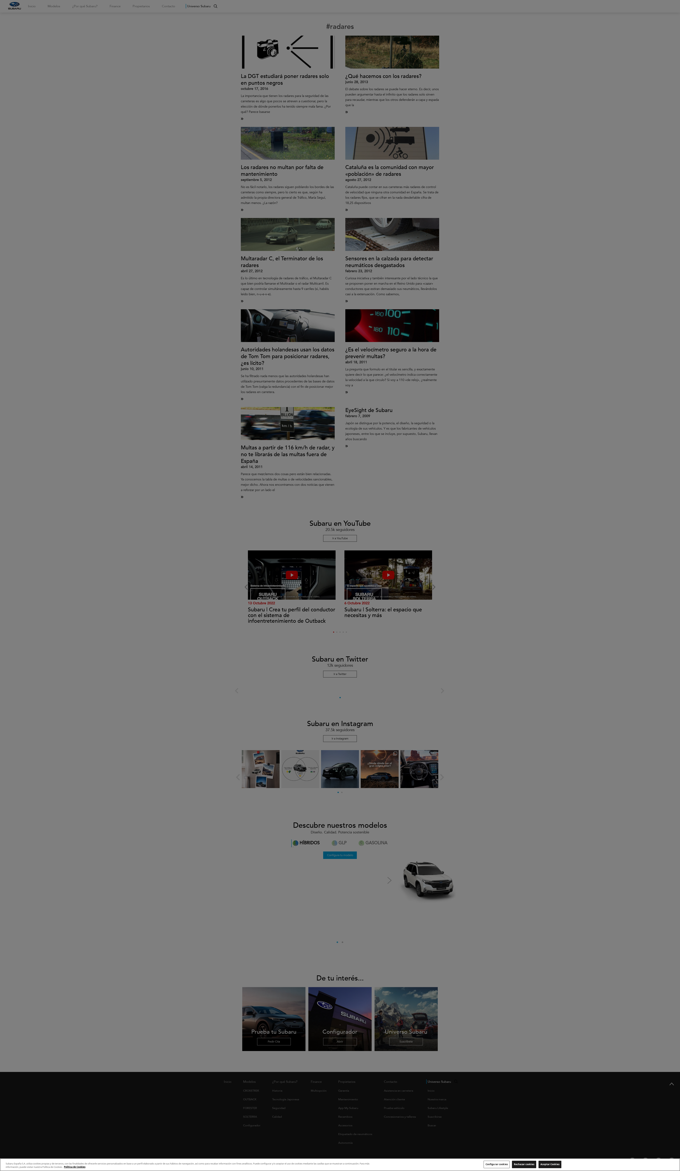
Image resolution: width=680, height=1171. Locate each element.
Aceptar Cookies (549, 1164)
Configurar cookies (497, 1164)
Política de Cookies (74, 1167)
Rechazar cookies (524, 1164)
